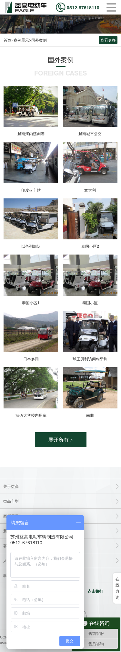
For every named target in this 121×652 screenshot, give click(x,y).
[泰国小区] (90, 275)
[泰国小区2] (90, 219)
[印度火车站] (31, 162)
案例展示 (21, 40)
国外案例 (39, 40)
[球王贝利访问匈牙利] (90, 331)
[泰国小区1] (31, 275)
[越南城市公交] (90, 106)
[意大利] (90, 162)
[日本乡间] (31, 331)
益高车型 (11, 501)
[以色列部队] (31, 219)
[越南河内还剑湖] (31, 106)
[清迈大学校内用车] (31, 387)
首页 (7, 40)
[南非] (90, 387)
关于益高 (11, 486)
